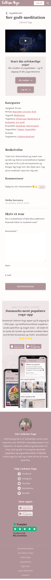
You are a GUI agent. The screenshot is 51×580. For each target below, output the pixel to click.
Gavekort (25, 575)
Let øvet (27, 112)
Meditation (19, 115)
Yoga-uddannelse (25, 570)
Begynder (17, 112)
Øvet (34, 112)
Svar (42, 187)
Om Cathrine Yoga (25, 553)
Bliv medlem (24, 80)
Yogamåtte (30, 129)
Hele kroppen (32, 126)
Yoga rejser (25, 566)
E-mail (8, 275)
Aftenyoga (21, 119)
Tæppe (20, 129)
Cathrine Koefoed (25, 136)
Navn (7, 265)
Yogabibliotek (15, 13)
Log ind (39, 3)
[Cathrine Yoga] (11, 3)
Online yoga (26, 557)
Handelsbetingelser (25, 548)
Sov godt (20, 122)
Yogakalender (25, 561)
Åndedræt (21, 126)
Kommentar (11, 231)
